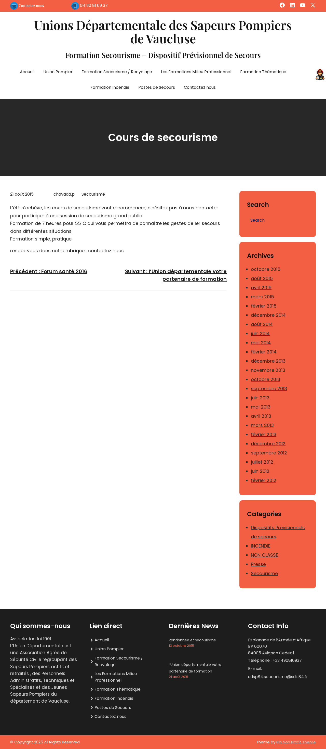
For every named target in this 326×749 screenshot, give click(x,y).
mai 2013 (260, 407)
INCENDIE (260, 546)
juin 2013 (260, 398)
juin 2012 (260, 471)
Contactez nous (31, 5)
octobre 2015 (265, 269)
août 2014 (262, 324)
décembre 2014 (268, 315)
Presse (258, 564)
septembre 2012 (269, 453)
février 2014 (264, 352)
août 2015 (262, 278)
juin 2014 (260, 333)
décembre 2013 (268, 361)
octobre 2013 (265, 379)
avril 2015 (261, 287)
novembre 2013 (268, 370)
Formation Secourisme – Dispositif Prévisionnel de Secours (163, 55)
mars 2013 (262, 425)
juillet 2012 (262, 462)
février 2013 (263, 434)
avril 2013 (261, 416)
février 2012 (263, 480)
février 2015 (264, 306)
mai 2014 (261, 342)
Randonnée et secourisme (192, 640)
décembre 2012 (268, 443)
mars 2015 (262, 297)
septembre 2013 (269, 388)
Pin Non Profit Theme (296, 742)
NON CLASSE (264, 555)
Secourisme (93, 194)
